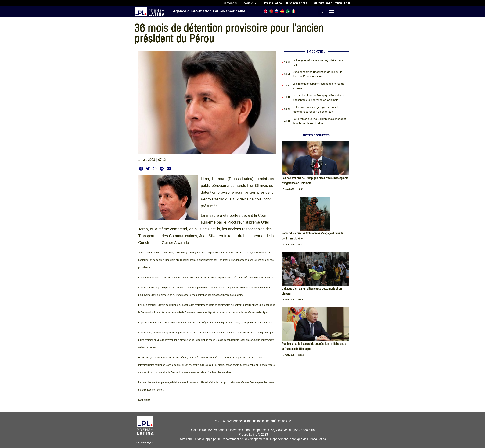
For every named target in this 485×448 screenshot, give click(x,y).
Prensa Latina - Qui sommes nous (285, 3)
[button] (321, 11)
